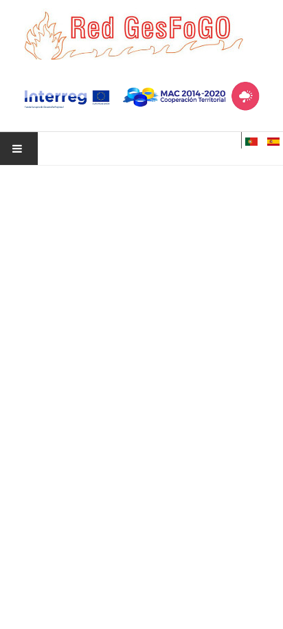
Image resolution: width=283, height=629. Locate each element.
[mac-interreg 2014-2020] (141, 97)
